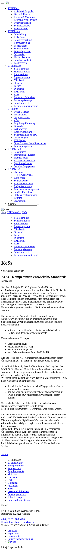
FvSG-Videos (21, 28)
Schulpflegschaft (22, 51)
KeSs (16, 94)
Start (3, 212)
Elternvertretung (22, 42)
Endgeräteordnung (23, 186)
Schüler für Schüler (23, 192)
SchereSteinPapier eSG (25, 134)
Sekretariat (19, 54)
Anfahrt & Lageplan (24, 11)
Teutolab (18, 126)
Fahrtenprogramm (23, 146)
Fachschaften (20, 45)
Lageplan (12, 530)
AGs (16, 120)
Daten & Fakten (22, 14)
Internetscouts (21, 157)
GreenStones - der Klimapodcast (30, 143)
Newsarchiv (20, 200)
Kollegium (19, 37)
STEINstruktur (21, 68)
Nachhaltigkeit (21, 137)
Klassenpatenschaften (24, 160)
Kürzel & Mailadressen (25, 19)
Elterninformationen (11, 522)
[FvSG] (7, 3)
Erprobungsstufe (22, 77)
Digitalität (19, 88)
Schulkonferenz (22, 48)
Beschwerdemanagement (26, 189)
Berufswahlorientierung (25, 106)
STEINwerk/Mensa (24, 174)
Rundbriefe (19, 177)
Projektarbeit (20, 114)
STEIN (13, 8)
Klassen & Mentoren (24, 17)
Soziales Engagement (24, 166)
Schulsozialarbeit (22, 60)
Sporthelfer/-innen (23, 163)
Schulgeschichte (22, 25)
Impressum (13, 533)
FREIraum (19, 91)
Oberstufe (19, 83)
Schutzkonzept (21, 103)
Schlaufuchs (20, 152)
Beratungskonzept (23, 100)
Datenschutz (14, 536)
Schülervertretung (23, 40)
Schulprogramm (22, 71)
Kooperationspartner (24, 131)
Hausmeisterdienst (23, 57)
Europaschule (21, 74)
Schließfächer (21, 180)
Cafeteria (18, 172)
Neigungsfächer (22, 117)
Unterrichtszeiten (22, 22)
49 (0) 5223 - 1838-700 (13, 519)
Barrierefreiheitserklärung (20, 539)
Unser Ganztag (21, 111)
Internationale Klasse (24, 154)
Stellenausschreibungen (25, 195)
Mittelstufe (19, 80)
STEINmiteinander (23, 183)
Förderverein (20, 63)
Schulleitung (20, 34)
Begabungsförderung (24, 123)
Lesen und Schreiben (24, 97)
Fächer (17, 86)
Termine (18, 197)
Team (24, 522)
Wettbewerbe (20, 129)
